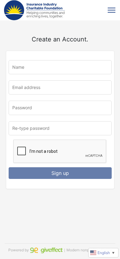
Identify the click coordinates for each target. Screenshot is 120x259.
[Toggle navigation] (111, 10)
